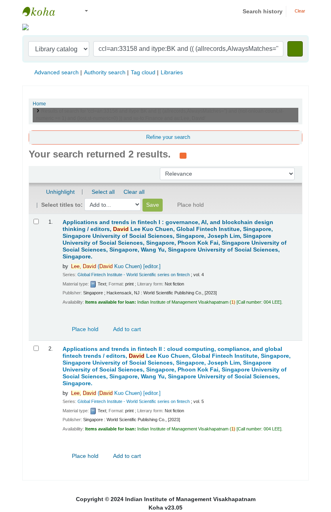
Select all (103, 192)
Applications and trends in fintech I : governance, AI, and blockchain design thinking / (175, 239)
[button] (68, 11)
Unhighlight (59, 192)
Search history (263, 11)
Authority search (105, 72)
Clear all (134, 192)
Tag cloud (143, 72)
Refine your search (168, 137)
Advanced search (56, 72)
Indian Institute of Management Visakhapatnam (43, 11)
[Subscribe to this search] (183, 155)
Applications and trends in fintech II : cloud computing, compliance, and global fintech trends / (177, 366)
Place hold (84, 329)
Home (39, 104)
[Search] (295, 49)
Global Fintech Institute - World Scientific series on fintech (134, 274)
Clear (299, 10)
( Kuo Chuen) (116, 266)
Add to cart (126, 329)
